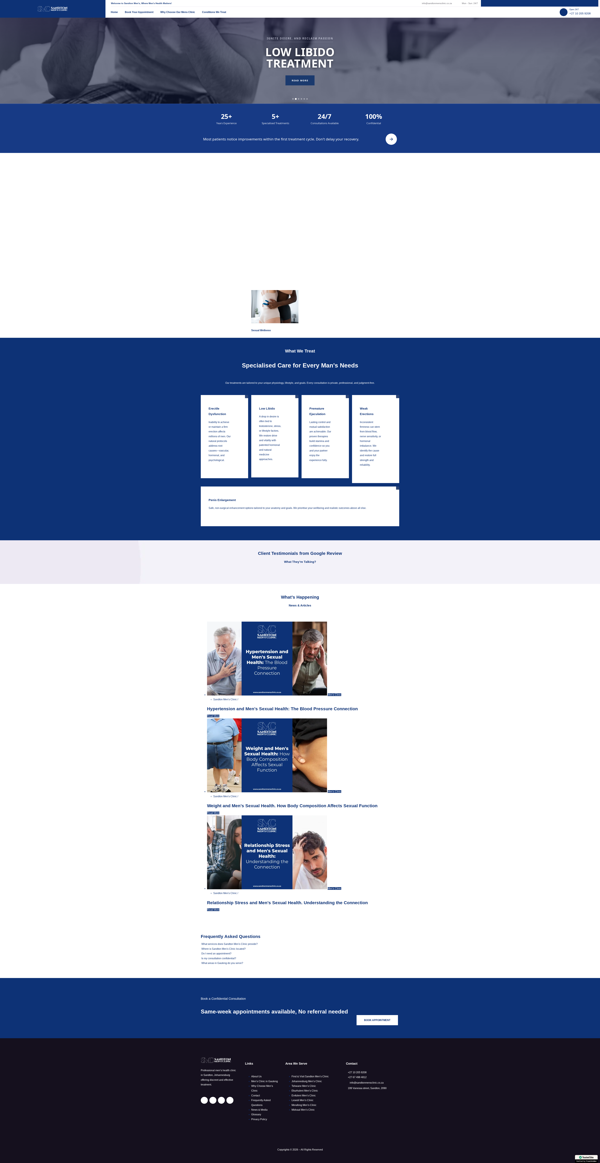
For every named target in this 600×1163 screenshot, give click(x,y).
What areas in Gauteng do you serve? (222, 963)
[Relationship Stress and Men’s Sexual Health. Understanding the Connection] (267, 888)
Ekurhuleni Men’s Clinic (305, 1090)
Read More (300, 86)
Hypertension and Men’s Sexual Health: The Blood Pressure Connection (282, 708)
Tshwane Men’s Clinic (304, 1086)
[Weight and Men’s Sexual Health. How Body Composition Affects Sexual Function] (267, 791)
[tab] (293, 99)
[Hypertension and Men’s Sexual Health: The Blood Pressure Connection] (267, 694)
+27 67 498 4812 (357, 1077)
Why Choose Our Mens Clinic (177, 12)
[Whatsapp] (553, 3)
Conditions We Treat (214, 12)
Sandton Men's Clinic (225, 699)
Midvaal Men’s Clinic (303, 1109)
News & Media (259, 1109)
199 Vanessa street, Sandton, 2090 (367, 1088)
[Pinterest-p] (539, 3)
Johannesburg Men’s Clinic (307, 1081)
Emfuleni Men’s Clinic (304, 1095)
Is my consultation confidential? (218, 958)
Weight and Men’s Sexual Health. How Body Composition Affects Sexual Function (292, 805)
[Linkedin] (526, 3)
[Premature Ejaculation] (320, 465)
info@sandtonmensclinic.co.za (437, 3)
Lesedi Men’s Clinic (302, 1100)
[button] (300, 944)
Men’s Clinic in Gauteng (264, 1081)
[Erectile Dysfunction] (220, 465)
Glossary (256, 1114)
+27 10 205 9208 (580, 13)
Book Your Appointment (139, 12)
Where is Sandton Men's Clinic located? (223, 949)
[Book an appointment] (391, 139)
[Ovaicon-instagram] (546, 3)
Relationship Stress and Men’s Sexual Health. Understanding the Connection (287, 902)
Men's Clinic (334, 694)
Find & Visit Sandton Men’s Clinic (310, 1076)
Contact (255, 1095)
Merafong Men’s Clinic (304, 1105)
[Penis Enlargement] (295, 512)
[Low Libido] (270, 464)
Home (114, 12)
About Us (256, 1076)
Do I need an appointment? (216, 953)
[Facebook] (533, 3)
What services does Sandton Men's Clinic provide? (229, 944)
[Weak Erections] (371, 469)
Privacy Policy (259, 1119)
